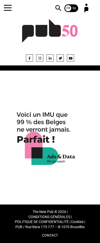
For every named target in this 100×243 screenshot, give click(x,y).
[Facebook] (29, 58)
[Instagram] (39, 58)
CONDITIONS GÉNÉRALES (49, 217)
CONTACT (50, 235)
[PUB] (50, 33)
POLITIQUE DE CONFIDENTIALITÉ (42, 222)
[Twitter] (60, 58)
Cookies (77, 222)
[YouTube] (70, 58)
